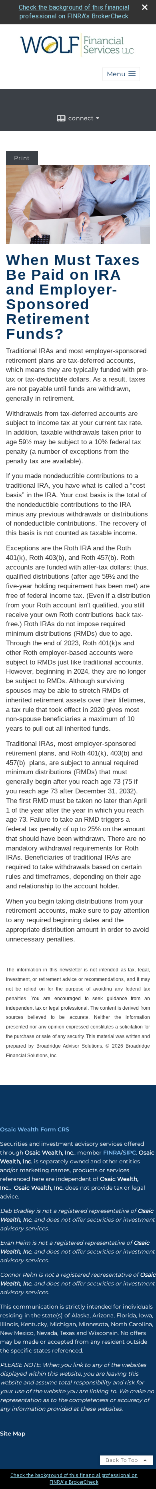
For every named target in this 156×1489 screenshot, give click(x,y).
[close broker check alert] (145, 7)
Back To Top (123, 1460)
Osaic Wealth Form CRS (34, 1129)
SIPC (129, 1152)
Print (22, 158)
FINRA (112, 1152)
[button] (121, 74)
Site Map (13, 1433)
